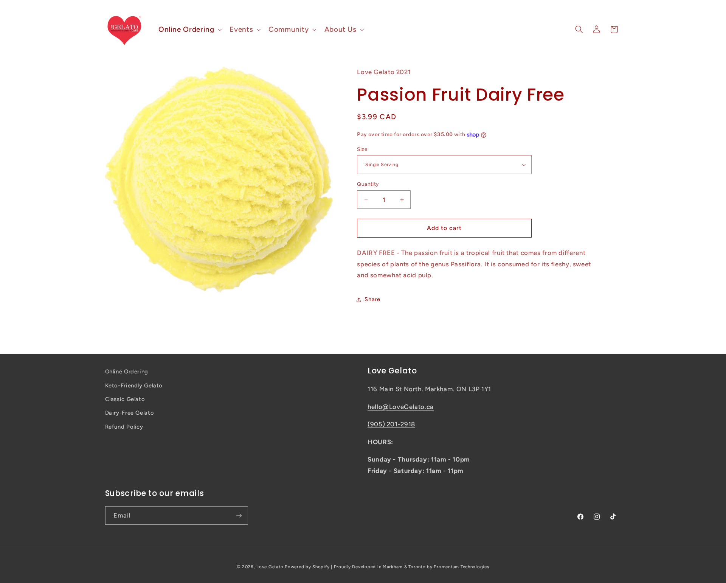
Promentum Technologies (461, 566)
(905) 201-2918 (391, 424)
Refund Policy (124, 426)
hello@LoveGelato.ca (401, 406)
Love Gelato (269, 566)
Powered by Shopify (307, 566)
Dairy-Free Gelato (129, 412)
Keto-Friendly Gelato (134, 385)
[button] (189, 29)
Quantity (368, 184)
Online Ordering (126, 371)
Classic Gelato (125, 399)
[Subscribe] (238, 515)
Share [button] (372, 299)
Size (362, 149)
